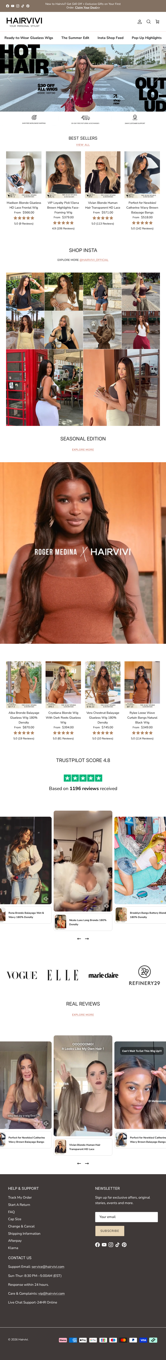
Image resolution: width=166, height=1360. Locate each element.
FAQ (11, 1212)
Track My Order (20, 1197)
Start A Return (19, 1204)
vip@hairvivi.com (51, 1293)
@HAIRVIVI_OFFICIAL (94, 260)
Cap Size (14, 1219)
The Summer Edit (75, 38)
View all (83, 145)
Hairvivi (23, 1339)
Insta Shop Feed (110, 38)
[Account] (139, 21)
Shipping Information (24, 1233)
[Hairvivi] (24, 22)
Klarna (13, 1248)
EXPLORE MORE (83, 450)
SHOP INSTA (83, 250)
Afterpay (15, 1240)
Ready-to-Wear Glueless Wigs (28, 38)
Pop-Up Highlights (147, 38)
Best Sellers (83, 138)
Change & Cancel (21, 1226)
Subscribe (109, 1231)
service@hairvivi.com (48, 1266)
